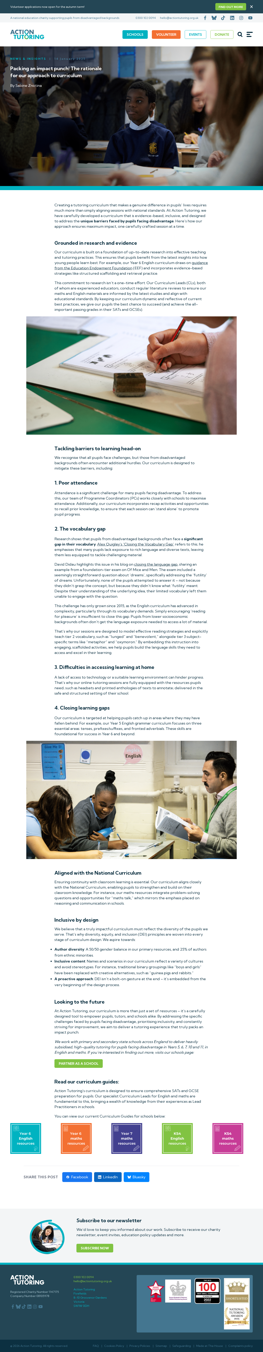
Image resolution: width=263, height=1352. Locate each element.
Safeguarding (181, 1346)
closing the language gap (156, 564)
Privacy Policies (139, 1346)
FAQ (96, 1346)
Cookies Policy (114, 1346)
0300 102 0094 (146, 18)
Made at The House (209, 1346)
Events (195, 34)
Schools (135, 34)
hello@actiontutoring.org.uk (179, 18)
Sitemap (161, 1346)
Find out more (231, 7)
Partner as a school (78, 1063)
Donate (222, 34)
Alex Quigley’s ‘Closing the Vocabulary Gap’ (135, 544)
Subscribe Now (95, 1248)
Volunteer (166, 34)
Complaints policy (240, 1346)
